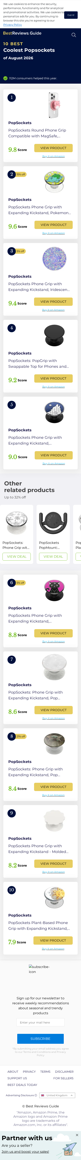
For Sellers (63, 1078)
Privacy (29, 1071)
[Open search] (74, 35)
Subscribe (40, 1039)
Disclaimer (64, 1071)
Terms (45, 1071)
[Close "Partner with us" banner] (77, 1135)
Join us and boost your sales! (25, 1152)
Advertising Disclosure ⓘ (21, 1095)
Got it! (71, 15)
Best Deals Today (22, 1085)
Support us (17, 1078)
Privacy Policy (12, 24)
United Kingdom (57, 1095)
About (12, 1071)
